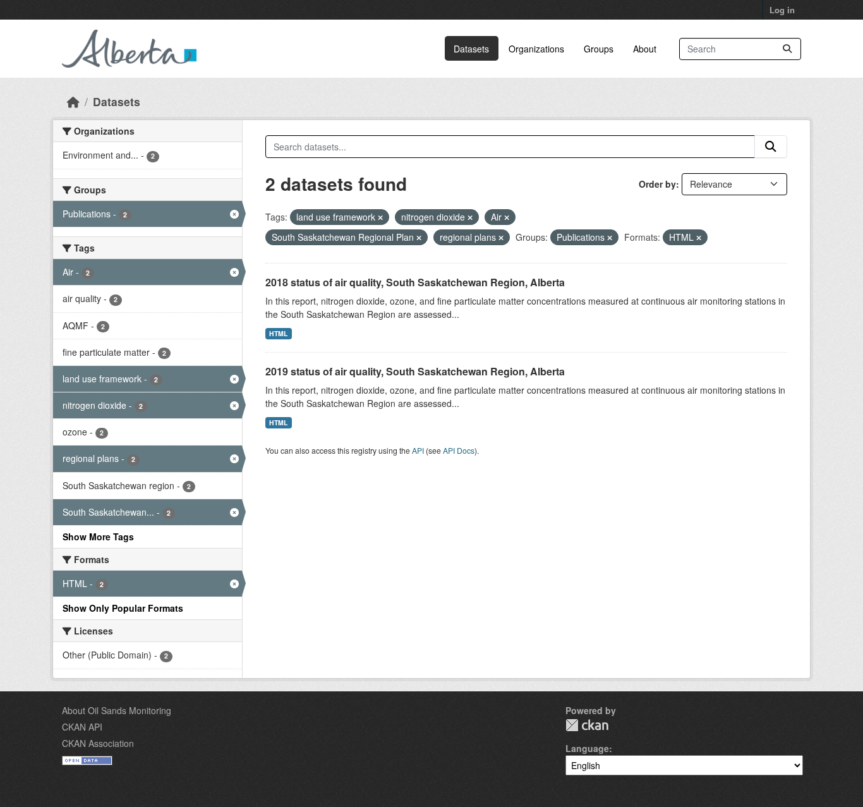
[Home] (73, 101)
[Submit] (787, 49)
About (644, 48)
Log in (782, 10)
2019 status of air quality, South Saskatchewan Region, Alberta (415, 371)
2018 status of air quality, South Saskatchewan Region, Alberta (415, 282)
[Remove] (380, 217)
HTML (278, 333)
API (418, 450)
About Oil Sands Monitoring (116, 710)
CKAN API (82, 726)
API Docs (458, 450)
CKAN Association (98, 743)
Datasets (471, 48)
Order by (657, 184)
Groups (598, 48)
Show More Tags (98, 536)
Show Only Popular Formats (123, 608)
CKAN (586, 725)
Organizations (536, 48)
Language (587, 748)
